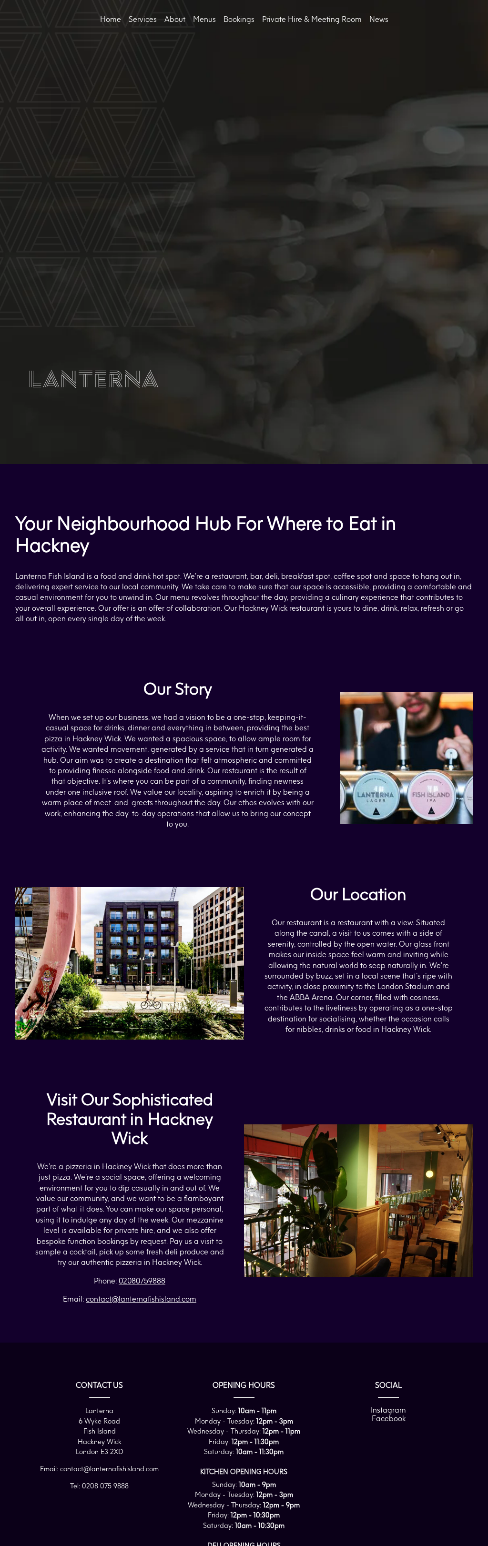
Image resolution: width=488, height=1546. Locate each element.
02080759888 (142, 1280)
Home (110, 19)
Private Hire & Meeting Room (312, 19)
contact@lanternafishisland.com (141, 1298)
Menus (204, 19)
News (378, 19)
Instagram (388, 1410)
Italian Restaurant (126, 98)
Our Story (113, 111)
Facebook (389, 1418)
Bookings (239, 19)
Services (143, 19)
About (174, 19)
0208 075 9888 (105, 1486)
